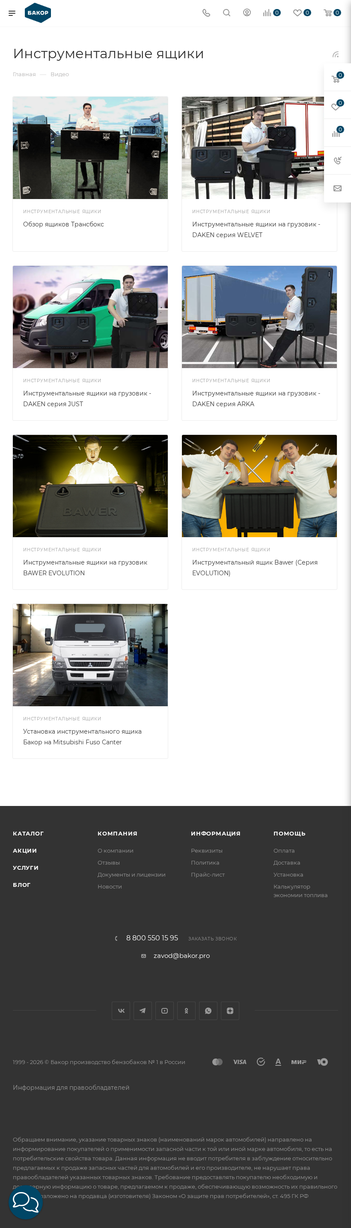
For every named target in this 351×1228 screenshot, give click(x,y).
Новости (110, 886)
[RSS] (336, 54)
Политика (205, 862)
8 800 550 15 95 (152, 938)
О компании (116, 850)
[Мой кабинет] (247, 13)
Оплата (284, 850)
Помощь (290, 833)
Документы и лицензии (132, 874)
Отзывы (109, 862)
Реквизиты (207, 850)
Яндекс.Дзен (230, 1011)
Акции (25, 850)
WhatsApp (208, 1011)
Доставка (287, 862)
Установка (288, 874)
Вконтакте (121, 1011)
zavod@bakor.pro (182, 955)
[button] (26, 1202)
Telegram (143, 1011)
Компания (117, 833)
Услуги (26, 867)
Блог (22, 884)
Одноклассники (186, 1011)
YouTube (164, 1011)
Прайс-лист (208, 874)
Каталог (28, 833)
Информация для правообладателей (71, 1087)
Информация (216, 833)
